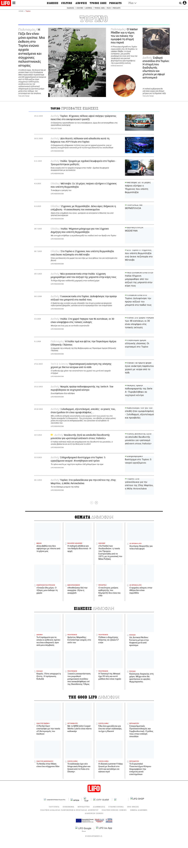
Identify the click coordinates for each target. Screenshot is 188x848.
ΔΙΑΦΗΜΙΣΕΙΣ (99, 807)
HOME (21, 11)
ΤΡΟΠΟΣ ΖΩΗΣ (98, 3)
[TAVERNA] (120, 799)
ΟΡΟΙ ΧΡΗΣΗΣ (133, 807)
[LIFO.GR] (5, 3)
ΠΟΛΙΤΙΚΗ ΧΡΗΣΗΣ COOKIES (114, 810)
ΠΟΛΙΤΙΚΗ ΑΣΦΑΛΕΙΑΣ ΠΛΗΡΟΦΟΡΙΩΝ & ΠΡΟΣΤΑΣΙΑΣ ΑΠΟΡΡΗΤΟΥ (69, 810)
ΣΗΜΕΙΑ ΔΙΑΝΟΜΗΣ (139, 810)
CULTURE (66, 3)
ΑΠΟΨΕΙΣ (81, 3)
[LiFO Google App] (83, 829)
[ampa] (75, 799)
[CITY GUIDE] (101, 799)
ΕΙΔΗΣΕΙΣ (52, 3)
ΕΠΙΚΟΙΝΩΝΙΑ (68, 807)
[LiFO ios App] (104, 829)
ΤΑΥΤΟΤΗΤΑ (54, 807)
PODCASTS (115, 3)
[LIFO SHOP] (137, 799)
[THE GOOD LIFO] (86, 799)
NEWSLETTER (84, 807)
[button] (13, 3)
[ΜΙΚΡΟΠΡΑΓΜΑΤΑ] (55, 799)
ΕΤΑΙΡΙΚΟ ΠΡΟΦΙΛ (116, 807)
